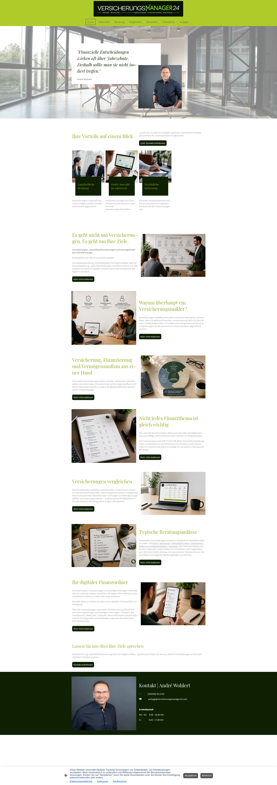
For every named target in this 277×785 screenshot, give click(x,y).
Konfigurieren (120, 781)
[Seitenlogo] (138, 9)
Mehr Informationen (83, 279)
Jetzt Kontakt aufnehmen (152, 143)
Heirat (155, 543)
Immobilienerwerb (180, 543)
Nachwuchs (164, 543)
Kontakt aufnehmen (83, 664)
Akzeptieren (191, 775)
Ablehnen (207, 775)
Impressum (102, 781)
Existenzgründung (158, 546)
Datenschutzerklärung (81, 781)
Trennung (173, 546)
